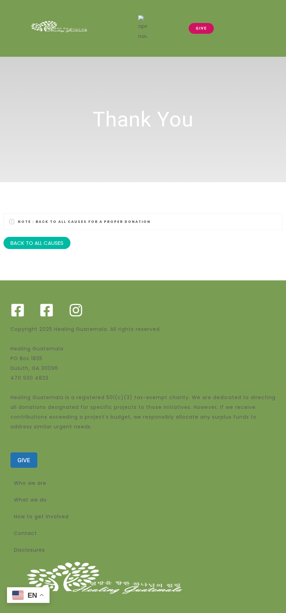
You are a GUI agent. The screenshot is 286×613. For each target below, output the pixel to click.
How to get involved (41, 516)
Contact (25, 533)
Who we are (30, 483)
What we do (30, 499)
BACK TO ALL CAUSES (36, 243)
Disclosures (29, 549)
